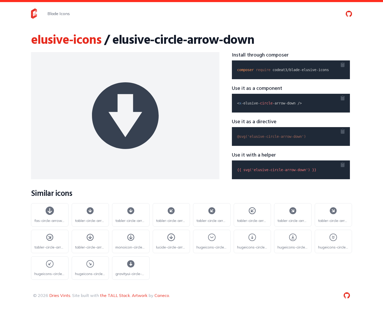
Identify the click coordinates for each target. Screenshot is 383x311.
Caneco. (162, 295)
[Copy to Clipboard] (347, 63)
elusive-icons (66, 40)
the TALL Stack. (115, 295)
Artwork (139, 295)
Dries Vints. (60, 295)
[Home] (34, 13)
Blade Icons (58, 13)
